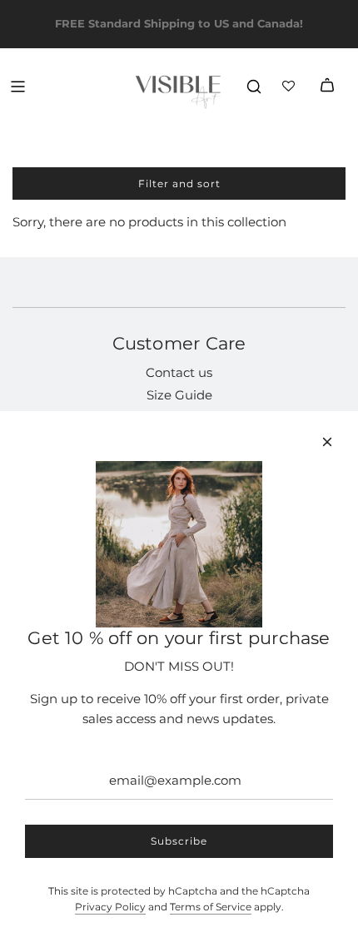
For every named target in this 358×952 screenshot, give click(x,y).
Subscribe (179, 841)
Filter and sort (179, 183)
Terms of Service (210, 906)
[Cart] (327, 87)
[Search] (254, 87)
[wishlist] (290, 87)
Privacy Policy (110, 906)
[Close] (327, 442)
